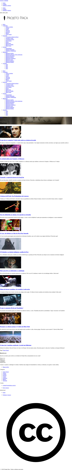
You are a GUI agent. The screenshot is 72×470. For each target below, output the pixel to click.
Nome (1, 358)
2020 (7, 64)
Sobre (4, 3)
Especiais (5, 35)
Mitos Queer (8, 45)
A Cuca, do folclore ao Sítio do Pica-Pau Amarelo (14, 233)
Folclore (4, 47)
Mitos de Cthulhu (9, 44)
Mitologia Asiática (10, 53)
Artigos (4, 373)
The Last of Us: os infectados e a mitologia (12, 270)
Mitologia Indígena (10, 61)
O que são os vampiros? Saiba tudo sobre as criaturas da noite (18, 140)
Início (4, 24)
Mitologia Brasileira (10, 55)
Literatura (8, 32)
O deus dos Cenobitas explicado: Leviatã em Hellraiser (15, 345)
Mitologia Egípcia (10, 57)
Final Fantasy (9, 40)
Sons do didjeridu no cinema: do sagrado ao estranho (15, 214)
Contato (4, 4)
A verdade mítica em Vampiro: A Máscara (12, 159)
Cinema (7, 28)
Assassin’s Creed (9, 38)
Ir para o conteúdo (4, 0)
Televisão (8, 30)
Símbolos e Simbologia (11, 50)
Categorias (5, 25)
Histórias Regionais (10, 49)
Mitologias (5, 52)
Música (7, 33)
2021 (7, 66)
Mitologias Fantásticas (10, 58)
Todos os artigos (9, 27)
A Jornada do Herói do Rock (12, 37)
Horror (7, 42)
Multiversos (8, 43)
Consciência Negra (10, 39)
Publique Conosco (7, 5)
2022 (7, 67)
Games (7, 29)
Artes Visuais (9, 34)
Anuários (5, 63)
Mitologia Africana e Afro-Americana (14, 54)
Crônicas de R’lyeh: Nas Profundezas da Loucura (14, 196)
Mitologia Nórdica (10, 62)
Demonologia (9, 48)
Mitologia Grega (9, 59)
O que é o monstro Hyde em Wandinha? (11, 308)
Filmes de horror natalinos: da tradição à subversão (15, 289)
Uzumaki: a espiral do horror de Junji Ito (12, 177)
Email (1, 359)
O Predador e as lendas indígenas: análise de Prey (14, 252)
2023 (7, 68)
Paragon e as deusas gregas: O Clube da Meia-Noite (15, 326)
